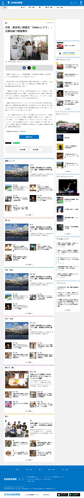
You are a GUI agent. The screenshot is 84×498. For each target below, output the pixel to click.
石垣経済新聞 (14, 3)
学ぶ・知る (60, 7)
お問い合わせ (48, 479)
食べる (23, 7)
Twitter (75, 3)
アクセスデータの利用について (35, 479)
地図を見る (29, 137)
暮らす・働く (49, 7)
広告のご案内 (31, 481)
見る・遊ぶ (32, 7)
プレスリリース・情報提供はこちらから (54, 477)
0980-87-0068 (38, 74)
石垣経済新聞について (33, 477)
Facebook (71, 3)
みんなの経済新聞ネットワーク (12, 494)
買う (40, 7)
